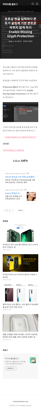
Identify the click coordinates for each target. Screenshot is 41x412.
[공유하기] (9, 210)
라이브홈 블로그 (10, 4)
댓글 (5, 350)
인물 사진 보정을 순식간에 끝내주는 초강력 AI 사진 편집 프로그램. (13, 197)
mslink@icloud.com (20, 401)
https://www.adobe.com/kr (15, 173)
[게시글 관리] (12, 210)
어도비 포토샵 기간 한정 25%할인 (20, 177)
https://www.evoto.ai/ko (14, 190)
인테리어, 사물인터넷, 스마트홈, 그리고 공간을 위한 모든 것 (15, 362)
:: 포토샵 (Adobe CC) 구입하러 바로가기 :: (20, 137)
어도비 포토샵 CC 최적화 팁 (13, 150)
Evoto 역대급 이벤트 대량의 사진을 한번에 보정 (13, 193)
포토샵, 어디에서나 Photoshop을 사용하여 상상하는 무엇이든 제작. (20, 181)
